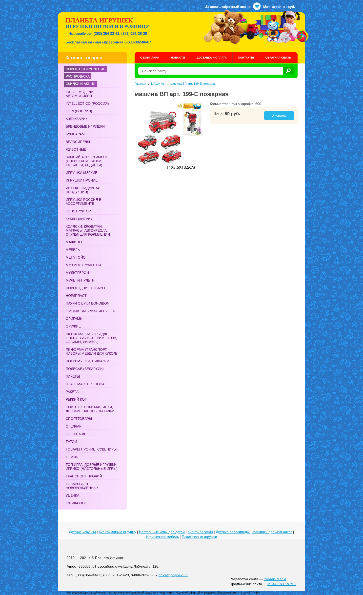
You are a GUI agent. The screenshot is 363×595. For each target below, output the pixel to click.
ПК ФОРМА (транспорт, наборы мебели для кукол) (91, 351)
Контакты (246, 57)
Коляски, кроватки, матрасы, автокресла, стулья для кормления (88, 230)
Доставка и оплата (212, 57)
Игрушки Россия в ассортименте (83, 201)
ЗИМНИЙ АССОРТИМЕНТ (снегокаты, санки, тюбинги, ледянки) (87, 161)
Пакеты (73, 376)
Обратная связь (278, 57)
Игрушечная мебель (162, 537)
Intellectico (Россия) (87, 103)
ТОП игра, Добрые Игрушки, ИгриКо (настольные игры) (92, 467)
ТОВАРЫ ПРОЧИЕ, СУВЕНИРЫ (91, 449)
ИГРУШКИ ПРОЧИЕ (82, 180)
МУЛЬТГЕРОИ (77, 273)
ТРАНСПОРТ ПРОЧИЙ (84, 476)
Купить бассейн (200, 532)
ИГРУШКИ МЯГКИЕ (81, 173)
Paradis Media (275, 579)
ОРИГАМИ (74, 319)
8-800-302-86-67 (137, 42)
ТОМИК (72, 457)
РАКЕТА (72, 392)
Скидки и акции (80, 84)
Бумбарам (75, 134)
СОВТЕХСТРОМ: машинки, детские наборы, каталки (90, 409)
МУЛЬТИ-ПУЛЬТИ (80, 280)
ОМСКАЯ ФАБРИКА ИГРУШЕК (90, 311)
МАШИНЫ (74, 242)
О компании (149, 57)
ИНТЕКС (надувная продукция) (83, 190)
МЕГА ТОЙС (75, 257)
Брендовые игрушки (85, 126)
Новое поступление (85, 69)
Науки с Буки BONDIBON (87, 303)
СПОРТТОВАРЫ (79, 419)
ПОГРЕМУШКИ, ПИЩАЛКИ (87, 361)
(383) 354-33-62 (106, 33)
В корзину (279, 115)
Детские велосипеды (233, 532)
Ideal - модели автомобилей (79, 94)
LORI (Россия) (79, 111)
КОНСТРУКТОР (78, 211)
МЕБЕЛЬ (73, 250)
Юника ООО (76, 503)
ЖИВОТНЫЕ (76, 149)
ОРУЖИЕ (73, 326)
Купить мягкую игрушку (117, 532)
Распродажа (78, 76)
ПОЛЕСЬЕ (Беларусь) (85, 369)
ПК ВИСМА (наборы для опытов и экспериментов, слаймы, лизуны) (91, 338)
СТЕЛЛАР (73, 426)
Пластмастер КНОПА (85, 384)
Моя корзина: (279, 7)
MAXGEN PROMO (281, 584)
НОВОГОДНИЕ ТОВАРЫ (85, 288)
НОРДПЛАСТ (76, 296)
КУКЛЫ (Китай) (79, 219)
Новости (178, 57)
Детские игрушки (82, 532)
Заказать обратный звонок (228, 7)
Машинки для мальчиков (272, 532)
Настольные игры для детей (162, 532)
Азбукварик (76, 119)
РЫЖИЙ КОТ (76, 399)
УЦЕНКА (72, 495)
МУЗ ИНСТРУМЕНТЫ (83, 265)
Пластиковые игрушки (199, 537)
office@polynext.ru (173, 575)
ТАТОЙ (71, 442)
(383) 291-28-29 (134, 33)
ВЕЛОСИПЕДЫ (78, 142)
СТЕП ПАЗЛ (75, 434)
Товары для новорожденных (82, 486)
